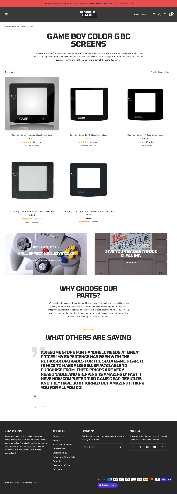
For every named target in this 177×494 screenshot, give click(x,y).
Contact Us (58, 436)
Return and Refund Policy (64, 457)
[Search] (159, 14)
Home (7, 26)
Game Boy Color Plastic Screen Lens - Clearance (32, 211)
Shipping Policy (60, 453)
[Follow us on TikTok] (161, 447)
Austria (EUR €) (140, 14)
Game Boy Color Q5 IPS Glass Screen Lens (88, 135)
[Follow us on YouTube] (154, 447)
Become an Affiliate (61, 465)
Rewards (57, 461)
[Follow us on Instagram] (147, 447)
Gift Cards (57, 469)
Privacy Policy (59, 449)
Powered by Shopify (30, 483)
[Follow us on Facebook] (133, 447)
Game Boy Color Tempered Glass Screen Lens (31, 135)
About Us (57, 440)
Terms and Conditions (63, 444)
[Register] (120, 447)
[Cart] (170, 14)
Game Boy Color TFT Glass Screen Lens (145, 135)
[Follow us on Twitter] (140, 447)
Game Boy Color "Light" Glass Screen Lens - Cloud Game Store (88, 213)
